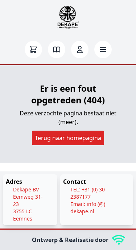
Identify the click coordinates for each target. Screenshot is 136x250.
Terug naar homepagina (68, 138)
